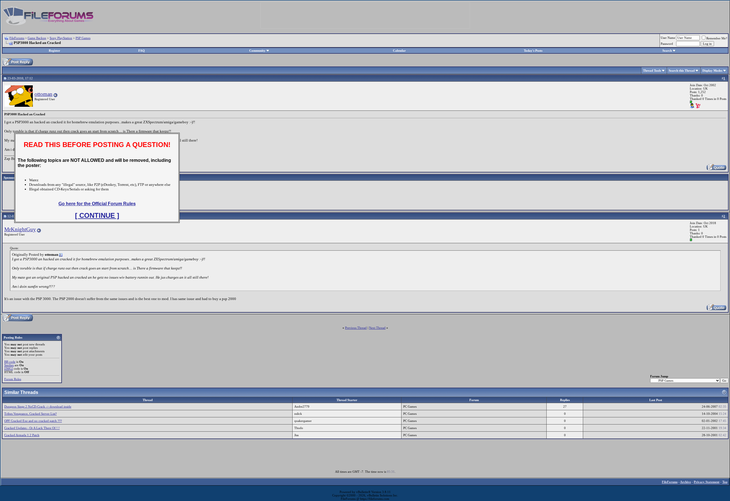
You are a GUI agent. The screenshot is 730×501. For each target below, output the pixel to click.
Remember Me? (716, 38)
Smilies (9, 365)
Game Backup (37, 38)
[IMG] (8, 368)
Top (724, 482)
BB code (9, 361)
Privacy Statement (706, 482)
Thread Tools (652, 70)
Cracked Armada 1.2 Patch (21, 435)
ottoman (43, 94)
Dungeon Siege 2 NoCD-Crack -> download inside (37, 406)
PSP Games (83, 38)
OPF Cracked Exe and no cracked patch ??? (33, 420)
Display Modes (712, 70)
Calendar (399, 50)
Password (667, 43)
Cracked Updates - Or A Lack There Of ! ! (32, 428)
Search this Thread (682, 70)
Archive (685, 482)
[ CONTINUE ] (97, 215)
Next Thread (377, 327)
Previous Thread (356, 327)
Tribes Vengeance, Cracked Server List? (30, 413)
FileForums (16, 38)
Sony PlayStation (61, 38)
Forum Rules (12, 379)
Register (54, 50)
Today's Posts (533, 50)
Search (667, 50)
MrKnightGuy (20, 229)
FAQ (141, 50)
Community (257, 50)
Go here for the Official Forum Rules (97, 203)
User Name (668, 37)
